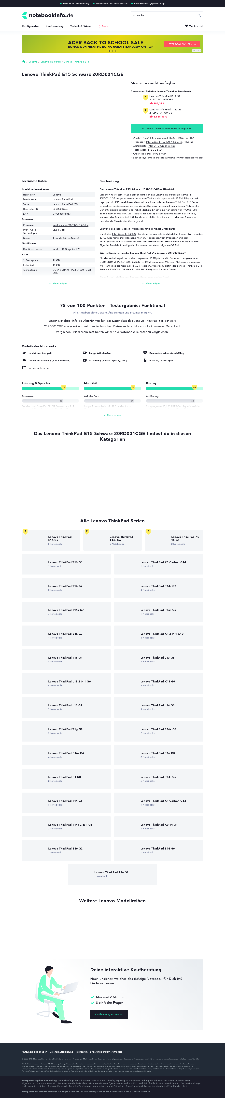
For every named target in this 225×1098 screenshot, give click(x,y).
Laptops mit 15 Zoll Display (177, 198)
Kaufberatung (55, 26)
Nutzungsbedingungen (34, 1051)
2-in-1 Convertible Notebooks (39, 490)
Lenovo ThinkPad (51, 61)
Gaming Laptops (31, 503)
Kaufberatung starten (107, 1014)
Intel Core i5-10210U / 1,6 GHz (164, 141)
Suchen (199, 15)
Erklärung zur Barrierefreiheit (106, 1051)
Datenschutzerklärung (61, 1051)
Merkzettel (196, 26)
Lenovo (33, 61)
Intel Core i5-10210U (124, 233)
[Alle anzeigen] (112, 415)
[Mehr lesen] (58, 283)
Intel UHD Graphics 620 (161, 145)
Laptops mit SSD (109, 202)
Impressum (82, 1051)
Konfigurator (30, 26)
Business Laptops (32, 484)
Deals (105, 26)
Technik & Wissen (81, 26)
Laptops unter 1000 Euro (36, 465)
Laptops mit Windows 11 (36, 459)
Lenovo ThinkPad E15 (76, 61)
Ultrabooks (28, 478)
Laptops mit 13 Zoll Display (38, 496)
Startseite (24, 61)
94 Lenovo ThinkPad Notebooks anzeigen (165, 128)
